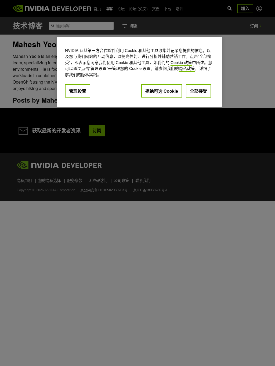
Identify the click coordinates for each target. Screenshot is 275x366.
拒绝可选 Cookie (161, 91)
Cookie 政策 (181, 62)
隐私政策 (187, 68)
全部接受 (198, 91)
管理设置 (77, 91)
